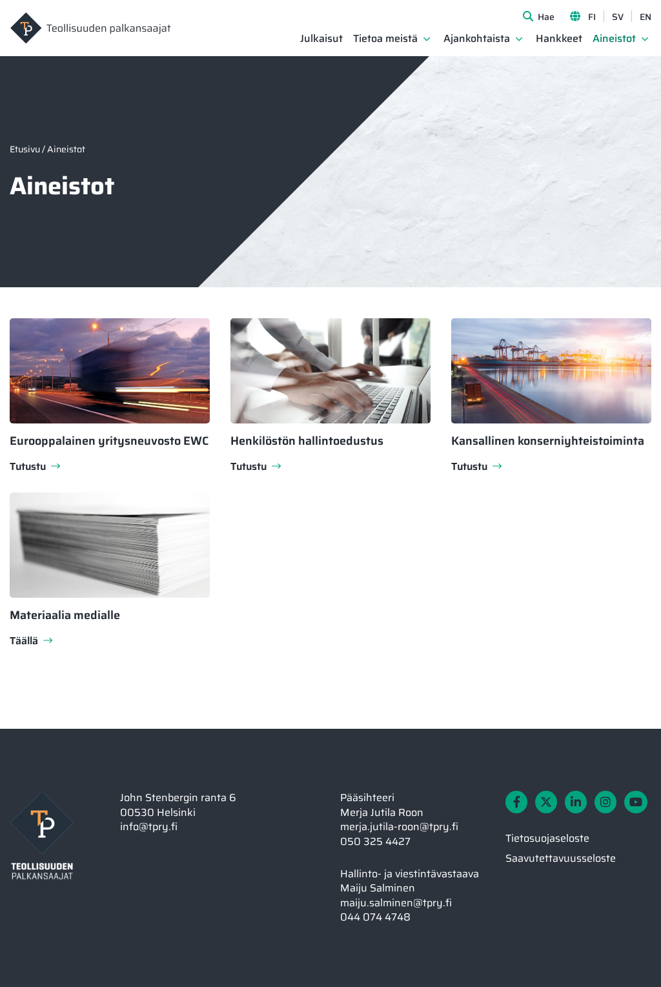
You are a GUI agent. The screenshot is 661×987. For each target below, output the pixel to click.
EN (645, 16)
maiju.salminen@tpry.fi (396, 903)
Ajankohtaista (476, 39)
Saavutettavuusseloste (560, 858)
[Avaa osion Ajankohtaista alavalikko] (519, 38)
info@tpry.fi (149, 827)
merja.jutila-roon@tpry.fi (399, 827)
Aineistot (614, 39)
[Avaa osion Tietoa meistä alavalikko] (426, 38)
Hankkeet (559, 39)
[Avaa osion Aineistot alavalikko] (644, 38)
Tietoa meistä (385, 39)
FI (592, 16)
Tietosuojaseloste (547, 838)
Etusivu (25, 149)
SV (618, 16)
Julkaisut (321, 39)
